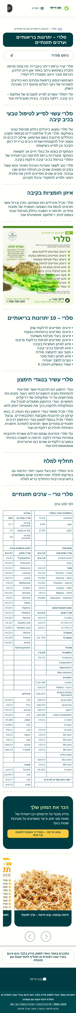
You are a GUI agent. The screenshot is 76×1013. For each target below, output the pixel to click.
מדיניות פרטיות (44, 1004)
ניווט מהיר (60, 55)
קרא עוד (59, 926)
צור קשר (14, 1004)
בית (60, 28)
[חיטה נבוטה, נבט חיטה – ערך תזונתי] (43, 892)
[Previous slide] (46, 936)
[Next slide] (30, 936)
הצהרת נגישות (27, 1004)
